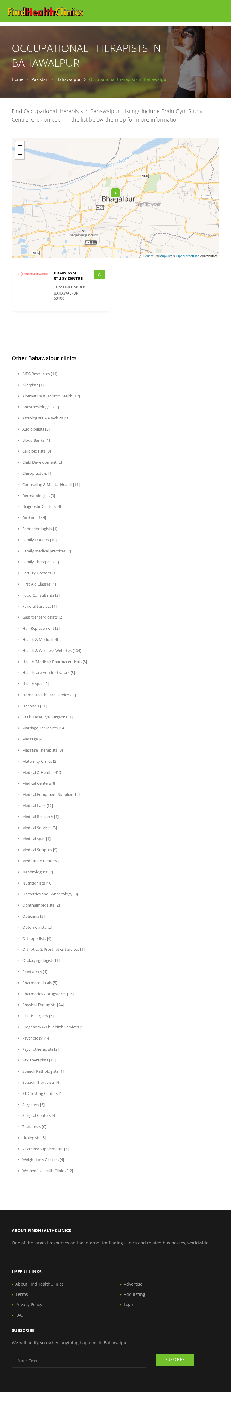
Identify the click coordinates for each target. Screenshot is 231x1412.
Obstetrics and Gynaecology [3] (49, 894)
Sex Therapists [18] (38, 1060)
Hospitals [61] (34, 706)
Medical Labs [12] (37, 805)
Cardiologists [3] (36, 451)
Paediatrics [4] (34, 971)
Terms (21, 1294)
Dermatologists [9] (38, 495)
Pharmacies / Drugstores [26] (47, 993)
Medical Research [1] (40, 816)
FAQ (19, 1315)
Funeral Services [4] (39, 606)
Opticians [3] (33, 916)
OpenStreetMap (187, 255)
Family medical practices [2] (46, 551)
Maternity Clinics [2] (39, 761)
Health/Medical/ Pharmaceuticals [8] (54, 661)
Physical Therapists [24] (42, 1004)
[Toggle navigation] (215, 13)
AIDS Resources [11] (39, 373)
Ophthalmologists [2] (40, 905)
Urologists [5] (33, 1137)
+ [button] (20, 146)
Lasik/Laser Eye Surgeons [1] (47, 717)
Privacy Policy (28, 1304)
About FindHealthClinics (39, 1284)
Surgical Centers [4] (38, 1115)
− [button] (20, 155)
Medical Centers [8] (38, 783)
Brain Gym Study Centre (68, 275)
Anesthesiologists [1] (40, 406)
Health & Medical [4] (39, 639)
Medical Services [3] (39, 827)
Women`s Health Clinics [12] (47, 1170)
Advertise (133, 1284)
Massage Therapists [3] (42, 750)
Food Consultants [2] (40, 595)
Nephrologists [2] (37, 872)
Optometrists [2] (36, 927)
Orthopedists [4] (36, 938)
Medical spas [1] (36, 838)
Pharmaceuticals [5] (39, 982)
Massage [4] (32, 739)
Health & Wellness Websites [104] (51, 650)
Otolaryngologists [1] (40, 960)
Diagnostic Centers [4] (41, 506)
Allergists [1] (32, 385)
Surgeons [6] (33, 1104)
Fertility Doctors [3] (38, 573)
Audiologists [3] (35, 429)
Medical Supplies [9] (39, 849)
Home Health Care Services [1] (48, 694)
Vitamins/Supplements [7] (45, 1148)
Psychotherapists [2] (40, 1049)
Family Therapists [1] (40, 561)
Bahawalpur (69, 79)
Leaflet (148, 255)
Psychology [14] (35, 1038)
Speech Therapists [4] (40, 1082)
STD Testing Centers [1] (42, 1093)
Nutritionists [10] (36, 883)
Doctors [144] (33, 517)
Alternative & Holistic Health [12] (50, 396)
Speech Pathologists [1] (42, 1071)
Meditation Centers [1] (41, 861)
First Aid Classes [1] (38, 584)
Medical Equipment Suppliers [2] (50, 794)
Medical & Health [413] (41, 772)
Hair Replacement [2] (40, 628)
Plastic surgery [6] (37, 1015)
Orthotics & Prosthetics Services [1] (53, 949)
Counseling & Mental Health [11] (50, 484)
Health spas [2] (35, 683)
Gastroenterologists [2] (42, 617)
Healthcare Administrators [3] (48, 672)
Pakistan (40, 79)
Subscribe (175, 1359)
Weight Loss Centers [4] (42, 1159)
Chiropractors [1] (36, 473)
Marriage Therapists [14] (43, 728)
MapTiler (165, 255)
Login (129, 1304)
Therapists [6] (33, 1126)
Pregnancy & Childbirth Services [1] (52, 1027)
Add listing (134, 1294)
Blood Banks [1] (35, 440)
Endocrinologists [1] (39, 528)
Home (17, 79)
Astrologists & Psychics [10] (45, 418)
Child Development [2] (41, 462)
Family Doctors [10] (39, 539)
